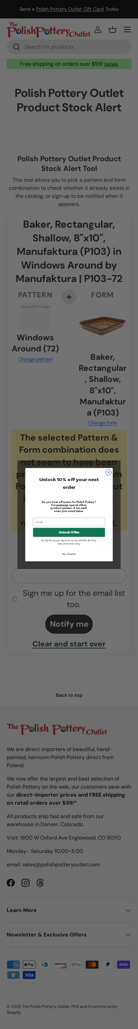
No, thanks (69, 554)
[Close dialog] (109, 472)
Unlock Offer (69, 532)
